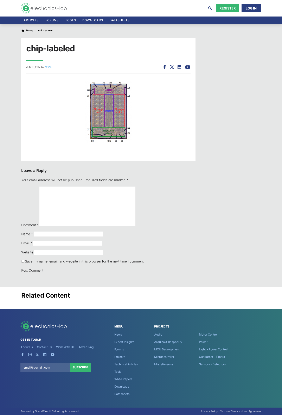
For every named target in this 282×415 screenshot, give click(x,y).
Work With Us (65, 347)
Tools (70, 20)
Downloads (121, 386)
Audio (158, 334)
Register (227, 8)
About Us (26, 347)
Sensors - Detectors (212, 364)
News (118, 334)
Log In (251, 8)
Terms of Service (230, 411)
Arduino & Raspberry (168, 342)
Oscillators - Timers (212, 356)
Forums (52, 20)
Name (27, 234)
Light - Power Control (213, 349)
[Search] (210, 8)
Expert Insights (124, 342)
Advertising (86, 347)
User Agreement (252, 411)
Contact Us (44, 347)
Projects (119, 356)
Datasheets (119, 20)
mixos (48, 67)
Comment (29, 225)
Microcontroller (164, 356)
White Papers (123, 379)
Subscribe (80, 367)
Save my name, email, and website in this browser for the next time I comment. (85, 261)
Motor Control (208, 334)
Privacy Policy (209, 411)
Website (27, 252)
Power (203, 342)
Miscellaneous (163, 364)
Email (26, 243)
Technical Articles (126, 364)
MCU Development (167, 349)
